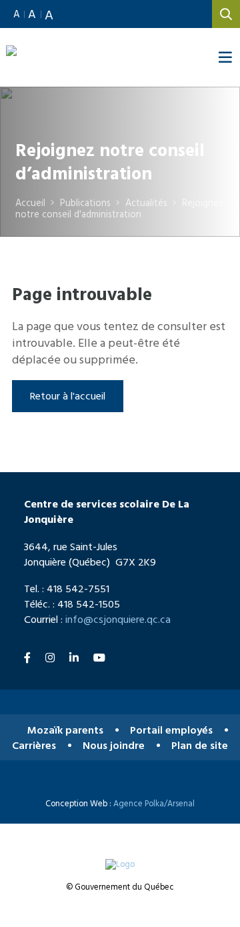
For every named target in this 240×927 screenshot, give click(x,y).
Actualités (146, 202)
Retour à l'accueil (67, 395)
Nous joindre (114, 745)
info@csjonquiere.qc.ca (118, 619)
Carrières (34, 745)
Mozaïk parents (65, 730)
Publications (85, 202)
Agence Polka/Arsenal (154, 803)
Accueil (30, 202)
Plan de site (199, 745)
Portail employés (171, 730)
